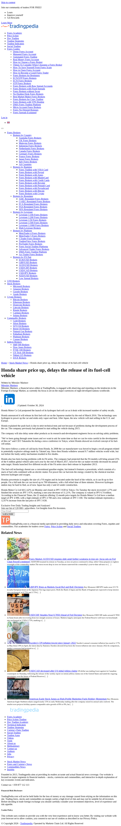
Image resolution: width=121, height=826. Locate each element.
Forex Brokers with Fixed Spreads (29, 88)
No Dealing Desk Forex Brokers (28, 94)
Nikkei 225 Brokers (22, 355)
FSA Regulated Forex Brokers (33, 207)
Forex (47, 526)
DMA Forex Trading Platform (27, 104)
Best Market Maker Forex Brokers (29, 96)
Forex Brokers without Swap (26, 91)
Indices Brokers (14, 342)
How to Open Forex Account (26, 70)
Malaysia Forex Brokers (30, 143)
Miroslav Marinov (9, 385)
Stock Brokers (13, 283)
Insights (10, 769)
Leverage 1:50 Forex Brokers (32, 220)
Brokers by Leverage (23, 212)
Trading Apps (13, 735)
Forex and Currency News (19, 764)
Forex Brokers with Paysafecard (34, 188)
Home (4, 363)
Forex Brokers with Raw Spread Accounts (33, 86)
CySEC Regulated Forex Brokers (34, 201)
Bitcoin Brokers (20, 299)
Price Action (13, 35)
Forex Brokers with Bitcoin (31, 191)
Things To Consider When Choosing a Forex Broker (37, 65)
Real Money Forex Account (26, 59)
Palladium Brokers (21, 334)
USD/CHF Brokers (28, 267)
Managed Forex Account (24, 54)
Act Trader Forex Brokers (31, 254)
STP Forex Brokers (22, 83)
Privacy (10, 756)
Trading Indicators (15, 43)
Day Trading (13, 38)
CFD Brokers (13, 281)
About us (11, 743)
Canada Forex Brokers (29, 151)
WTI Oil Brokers (21, 326)
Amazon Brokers (21, 289)
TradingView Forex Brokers (32, 241)
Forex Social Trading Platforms (33, 246)
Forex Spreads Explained (24, 112)
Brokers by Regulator (23, 196)
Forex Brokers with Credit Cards (34, 180)
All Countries (25, 164)
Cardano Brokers (21, 313)
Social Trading (14, 46)
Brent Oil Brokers (21, 328)
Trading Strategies (15, 41)
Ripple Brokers (20, 310)
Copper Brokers (20, 339)
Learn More (6, 22)
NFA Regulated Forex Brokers (33, 209)
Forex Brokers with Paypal (31, 172)
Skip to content (8, 2)
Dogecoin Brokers (21, 305)
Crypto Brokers (14, 297)
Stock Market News (18, 363)
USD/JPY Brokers (27, 273)
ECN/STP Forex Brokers (24, 78)
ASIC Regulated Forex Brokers (33, 199)
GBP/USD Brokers (28, 262)
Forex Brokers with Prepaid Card (34, 185)
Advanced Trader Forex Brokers (34, 249)
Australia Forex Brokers (30, 138)
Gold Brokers (19, 321)
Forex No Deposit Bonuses (25, 110)
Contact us (12, 748)
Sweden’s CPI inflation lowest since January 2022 (52, 643)
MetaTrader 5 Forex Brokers (32, 236)
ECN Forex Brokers (22, 81)
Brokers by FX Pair (22, 257)
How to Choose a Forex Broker (27, 62)
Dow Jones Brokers (22, 347)
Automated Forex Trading (25, 57)
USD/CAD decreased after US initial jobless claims (53, 671)
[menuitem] (8, 122)
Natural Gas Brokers (22, 331)
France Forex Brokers (29, 156)
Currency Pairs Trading (18, 730)
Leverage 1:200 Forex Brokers (33, 217)
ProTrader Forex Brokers (30, 244)
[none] (63, 122)
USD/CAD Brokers (28, 270)
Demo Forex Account (23, 51)
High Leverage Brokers (30, 228)
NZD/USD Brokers (28, 275)
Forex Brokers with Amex (31, 175)
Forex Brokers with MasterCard (34, 177)
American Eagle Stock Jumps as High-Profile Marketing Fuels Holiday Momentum (68, 699)
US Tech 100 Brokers (23, 352)
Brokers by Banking (22, 167)
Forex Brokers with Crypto (31, 193)
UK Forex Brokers (27, 140)
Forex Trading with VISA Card (33, 169)
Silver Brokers (19, 323)
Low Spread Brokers (28, 278)
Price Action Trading (16, 719)
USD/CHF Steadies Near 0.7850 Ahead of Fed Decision (55, 615)
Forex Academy (14, 33)
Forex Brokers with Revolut (32, 183)
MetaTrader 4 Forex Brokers (32, 233)
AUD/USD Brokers (28, 265)
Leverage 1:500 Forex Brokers (33, 222)
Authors (11, 751)
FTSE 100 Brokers (22, 350)
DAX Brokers (19, 358)
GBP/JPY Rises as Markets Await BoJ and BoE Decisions (56, 587)
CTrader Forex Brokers (30, 238)
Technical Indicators (16, 725)
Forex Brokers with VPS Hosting (28, 102)
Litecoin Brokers (21, 307)
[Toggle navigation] (2, 128)
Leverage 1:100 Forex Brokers (33, 214)
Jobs (9, 754)
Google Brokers (20, 291)
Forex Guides (13, 49)
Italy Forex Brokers (28, 161)
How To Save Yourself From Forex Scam (32, 67)
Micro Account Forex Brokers (27, 107)
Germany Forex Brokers (30, 154)
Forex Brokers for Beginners (26, 75)
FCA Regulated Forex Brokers (33, 204)
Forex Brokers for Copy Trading (28, 99)
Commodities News (16, 767)
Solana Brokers (20, 315)
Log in (4, 117)
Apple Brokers (20, 294)
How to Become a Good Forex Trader (31, 73)
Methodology (13, 746)
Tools (9, 740)
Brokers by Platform (22, 230)
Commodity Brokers (16, 318)
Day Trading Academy (17, 722)
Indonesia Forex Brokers (30, 146)
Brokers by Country (22, 135)
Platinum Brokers (21, 336)
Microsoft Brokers (21, 286)
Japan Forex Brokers (28, 159)
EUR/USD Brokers (28, 260)
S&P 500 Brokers (21, 344)
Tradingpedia (26, 823)
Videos (10, 738)
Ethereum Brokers (21, 302)
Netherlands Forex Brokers (31, 148)
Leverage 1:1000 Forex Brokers (34, 225)
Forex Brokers (14, 132)
